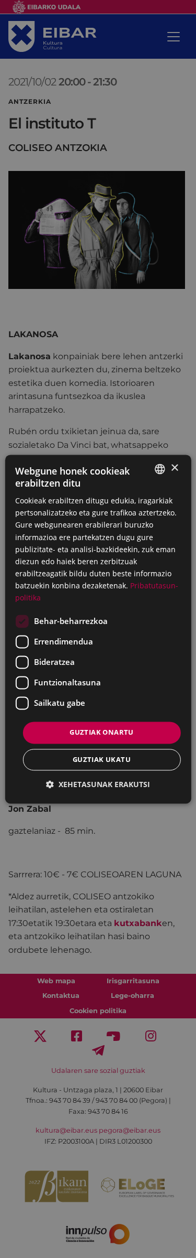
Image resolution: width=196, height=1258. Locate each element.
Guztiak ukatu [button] (102, 759)
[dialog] (98, 629)
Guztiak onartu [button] (102, 732)
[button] (98, 784)
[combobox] (160, 469)
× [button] (174, 468)
